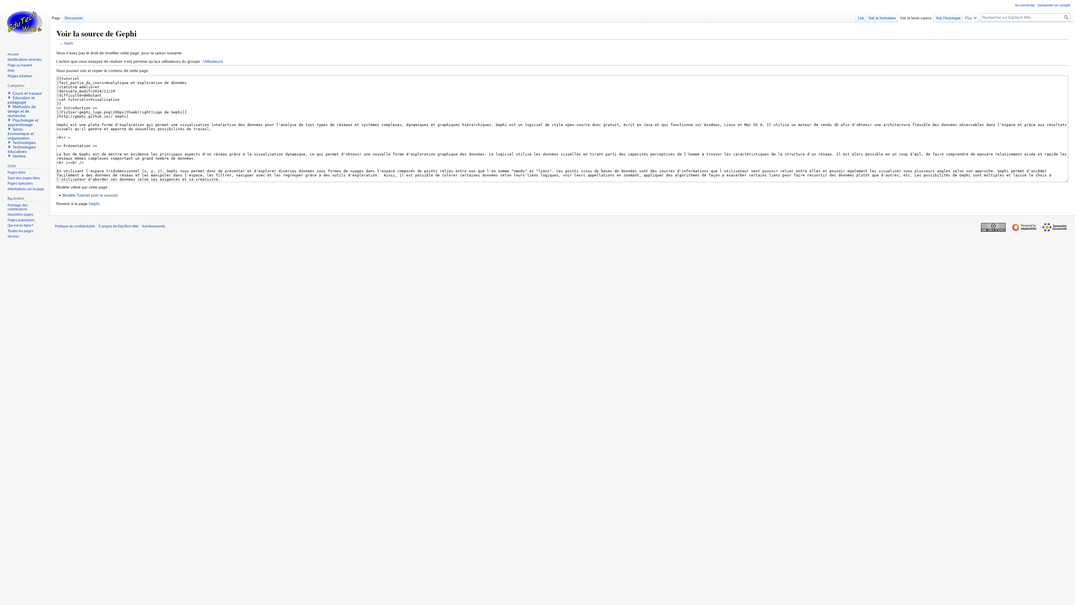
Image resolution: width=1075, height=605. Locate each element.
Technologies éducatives (22, 149)
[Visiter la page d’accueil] (24, 22)
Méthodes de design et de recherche (22, 111)
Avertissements (153, 226)
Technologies (24, 142)
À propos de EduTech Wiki (119, 226)
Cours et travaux (27, 93)
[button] (971, 16)
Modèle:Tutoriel (76, 195)
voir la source (104, 195)
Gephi (68, 43)
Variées (19, 156)
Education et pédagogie (21, 100)
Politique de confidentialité (75, 226)
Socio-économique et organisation (21, 133)
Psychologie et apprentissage (23, 122)
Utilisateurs (213, 61)
